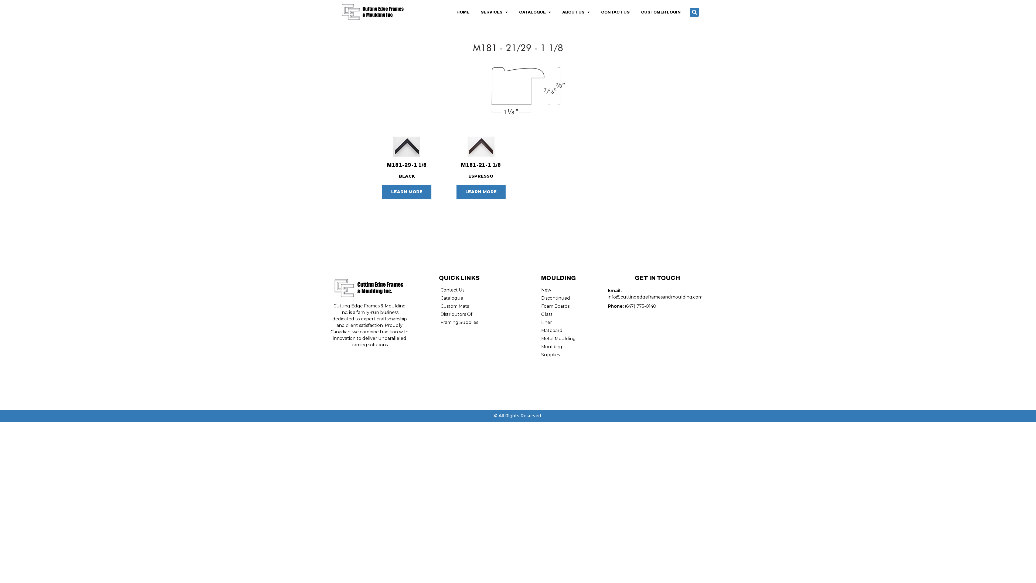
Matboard (552, 330)
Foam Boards (555, 306)
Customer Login (661, 12)
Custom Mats (455, 306)
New (546, 290)
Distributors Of (456, 314)
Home (462, 12)
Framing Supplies (459, 322)
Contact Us (615, 12)
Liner (546, 322)
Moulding (551, 346)
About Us (573, 12)
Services (492, 12)
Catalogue (532, 12)
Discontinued (555, 298)
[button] (694, 12)
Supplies (550, 354)
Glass (546, 314)
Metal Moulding (558, 338)
